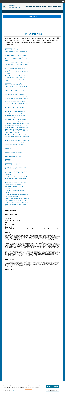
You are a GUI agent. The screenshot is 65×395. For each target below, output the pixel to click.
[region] (32, 388)
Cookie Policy (15, 390)
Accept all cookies (52, 386)
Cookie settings (28, 388)
